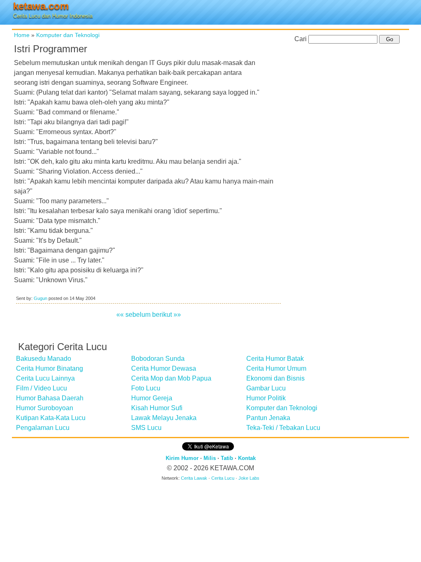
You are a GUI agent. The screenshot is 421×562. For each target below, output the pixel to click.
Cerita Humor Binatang (49, 368)
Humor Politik (266, 398)
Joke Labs (248, 478)
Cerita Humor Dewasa (163, 368)
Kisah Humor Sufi (157, 407)
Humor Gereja (151, 398)
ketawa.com (41, 6)
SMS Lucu (146, 427)
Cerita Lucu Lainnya (45, 378)
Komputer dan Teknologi (67, 35)
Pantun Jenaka (268, 417)
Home (22, 35)
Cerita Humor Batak (275, 358)
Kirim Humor (182, 458)
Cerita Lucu (222, 478)
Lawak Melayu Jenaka (164, 417)
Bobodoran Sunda (158, 358)
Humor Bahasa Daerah (49, 398)
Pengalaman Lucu (42, 427)
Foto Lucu (145, 388)
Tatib (227, 458)
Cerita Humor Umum (276, 368)
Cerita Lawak (194, 478)
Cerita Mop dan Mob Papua (171, 378)
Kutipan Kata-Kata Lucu (51, 417)
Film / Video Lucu (41, 388)
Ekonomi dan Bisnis (275, 378)
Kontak (247, 458)
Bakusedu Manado (43, 358)
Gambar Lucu (266, 388)
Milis (210, 458)
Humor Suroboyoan (44, 407)
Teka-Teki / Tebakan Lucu (283, 427)
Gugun (40, 298)
